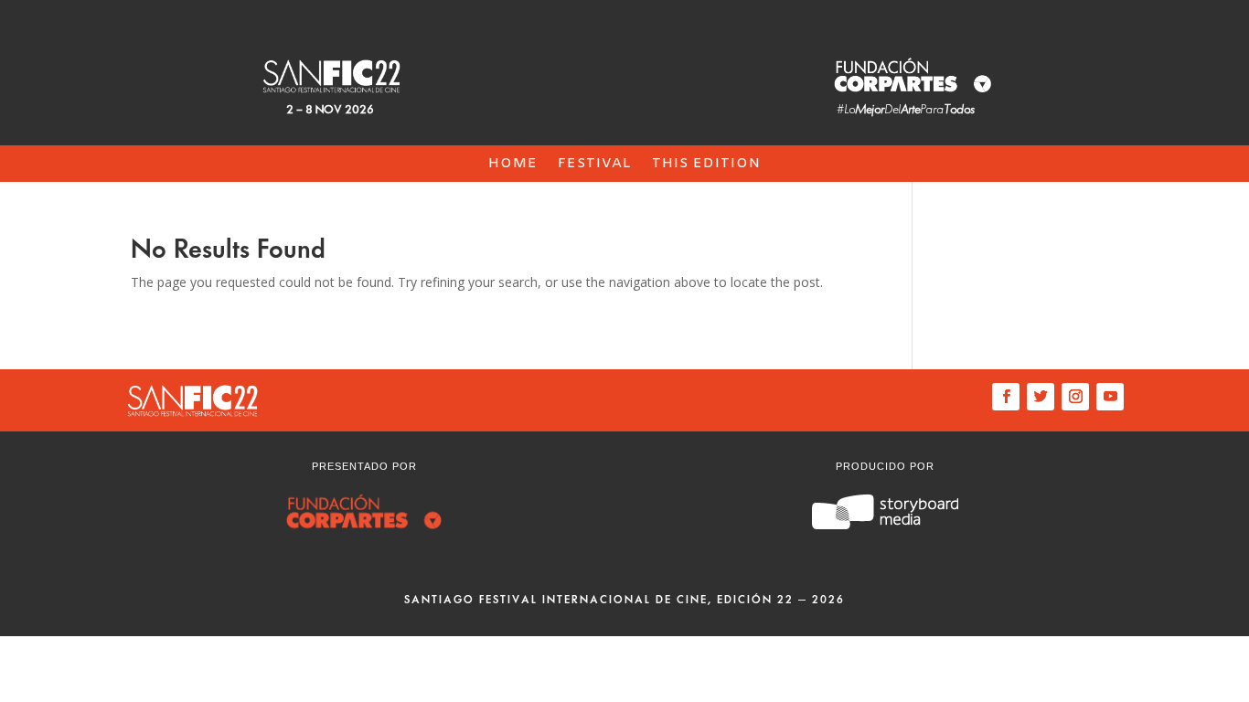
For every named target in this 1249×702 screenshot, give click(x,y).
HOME (513, 165)
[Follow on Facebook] (1005, 396)
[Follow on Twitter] (1040, 396)
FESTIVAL (595, 165)
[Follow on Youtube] (1110, 396)
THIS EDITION (706, 165)
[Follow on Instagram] (1075, 396)
